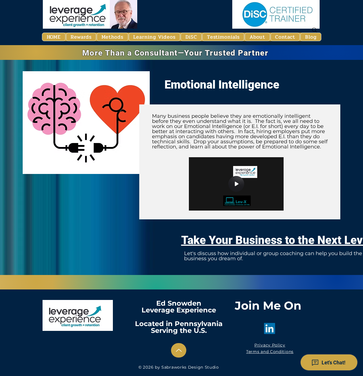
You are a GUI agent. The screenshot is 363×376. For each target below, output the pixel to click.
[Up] (178, 350)
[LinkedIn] (269, 328)
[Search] (314, 30)
